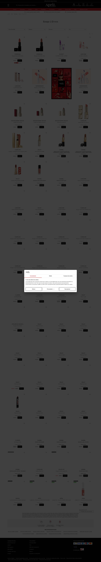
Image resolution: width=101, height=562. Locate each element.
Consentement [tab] (33, 275)
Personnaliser (50, 289)
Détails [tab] (50, 275)
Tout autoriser (67, 289)
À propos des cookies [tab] (68, 275)
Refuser (33, 289)
